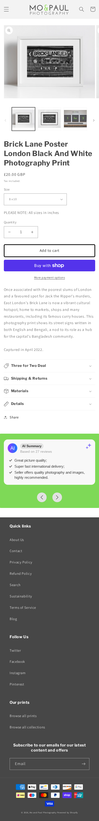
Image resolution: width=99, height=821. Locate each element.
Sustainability (21, 596)
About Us (17, 539)
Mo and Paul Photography (43, 812)
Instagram (18, 672)
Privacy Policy (21, 562)
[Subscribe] (83, 764)
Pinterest (17, 684)
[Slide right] (93, 120)
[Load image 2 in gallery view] (49, 119)
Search (15, 584)
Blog (13, 618)
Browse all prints (23, 715)
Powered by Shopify (67, 812)
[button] (6, 9)
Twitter (15, 650)
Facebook (17, 661)
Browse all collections (27, 727)
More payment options (49, 277)
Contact (16, 550)
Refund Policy (21, 573)
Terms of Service (23, 607)
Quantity (10, 222)
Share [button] (14, 417)
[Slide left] (5, 120)
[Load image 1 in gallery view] (23, 119)
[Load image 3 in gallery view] (75, 119)
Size (7, 189)
